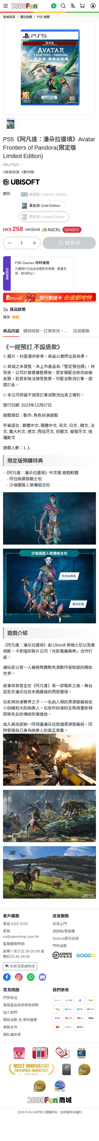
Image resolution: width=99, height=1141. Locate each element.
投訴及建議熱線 (22, 966)
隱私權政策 (12, 1034)
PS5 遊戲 (43, 17)
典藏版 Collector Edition (48, 194)
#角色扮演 (11, 172)
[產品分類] (6, 6)
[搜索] (63, 6)
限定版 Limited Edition (46, 217)
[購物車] (82, 6)
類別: (7, 194)
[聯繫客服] (54, 6)
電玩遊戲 (26, 17)
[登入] (93, 6)
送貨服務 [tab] (81, 331)
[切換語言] (73, 6)
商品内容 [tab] (11, 331)
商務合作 (10, 1027)
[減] (9, 243)
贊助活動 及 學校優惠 (20, 1020)
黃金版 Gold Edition (44, 206)
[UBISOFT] (21, 182)
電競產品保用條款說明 (21, 1005)
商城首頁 (9, 17)
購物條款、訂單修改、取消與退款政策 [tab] (46, 331)
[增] (34, 243)
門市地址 (10, 998)
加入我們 (10, 1012)
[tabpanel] (49, 620)
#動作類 (27, 172)
